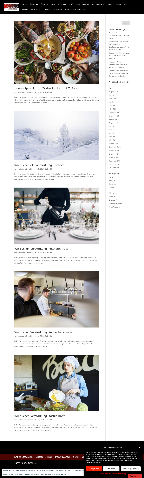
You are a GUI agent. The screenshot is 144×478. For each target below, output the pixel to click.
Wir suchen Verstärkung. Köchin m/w (39, 416)
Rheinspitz (113, 180)
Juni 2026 (112, 99)
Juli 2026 (112, 95)
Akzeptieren (94, 469)
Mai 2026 (112, 102)
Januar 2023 (113, 157)
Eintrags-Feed (114, 200)
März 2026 (113, 109)
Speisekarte (97, 4)
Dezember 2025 (114, 113)
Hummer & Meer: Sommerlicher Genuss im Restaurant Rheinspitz (118, 64)
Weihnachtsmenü (65, 4)
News (126, 4)
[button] (139, 448)
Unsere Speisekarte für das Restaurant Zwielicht (47, 88)
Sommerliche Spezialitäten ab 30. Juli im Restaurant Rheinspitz (119, 56)
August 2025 (113, 123)
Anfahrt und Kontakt (32, 10)
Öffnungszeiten (48, 4)
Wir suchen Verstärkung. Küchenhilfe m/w (43, 332)
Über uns (34, 4)
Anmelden (112, 197)
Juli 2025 (112, 126)
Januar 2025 (113, 144)
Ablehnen (111, 469)
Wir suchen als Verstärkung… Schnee (39, 165)
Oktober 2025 (114, 116)
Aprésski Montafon (53, 10)
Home (24, 4)
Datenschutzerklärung (118, 474)
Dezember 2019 (114, 164)
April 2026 (112, 106)
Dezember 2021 (114, 161)
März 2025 (113, 140)
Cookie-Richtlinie (105, 474)
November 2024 (114, 151)
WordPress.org (114, 207)
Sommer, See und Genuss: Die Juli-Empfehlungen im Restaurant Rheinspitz (118, 73)
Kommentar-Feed (115, 203)
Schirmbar (112, 184)
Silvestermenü (82, 4)
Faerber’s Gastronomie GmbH (67, 457)
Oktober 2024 (114, 154)
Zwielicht (48, 92)
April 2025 (112, 137)
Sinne (109, 4)
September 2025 (115, 119)
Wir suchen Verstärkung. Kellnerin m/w (41, 249)
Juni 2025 (112, 130)
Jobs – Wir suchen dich (75, 10)
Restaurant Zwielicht (25, 92)
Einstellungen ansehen (130, 469)
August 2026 (113, 92)
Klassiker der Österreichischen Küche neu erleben (119, 35)
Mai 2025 (112, 133)
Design (118, 4)
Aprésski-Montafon (44, 457)
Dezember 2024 (114, 147)
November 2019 (114, 168)
